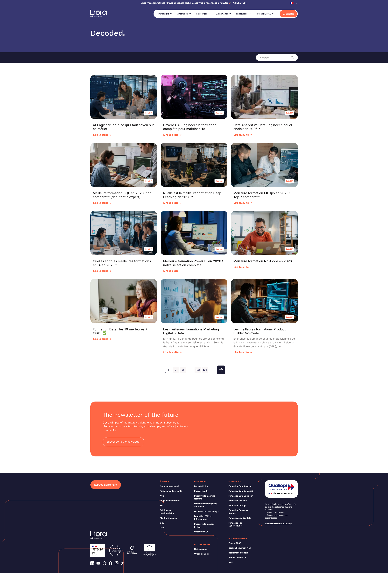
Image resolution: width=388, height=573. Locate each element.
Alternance (182, 14)
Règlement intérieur (169, 500)
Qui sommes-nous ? (169, 486)
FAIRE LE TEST (239, 3)
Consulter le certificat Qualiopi (278, 523)
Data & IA (148, 113)
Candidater (288, 14)
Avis (162, 496)
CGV (162, 527)
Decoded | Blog (201, 486)
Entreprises (201, 14)
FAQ (162, 505)
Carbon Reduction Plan (240, 548)
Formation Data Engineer (241, 496)
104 (205, 369)
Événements (222, 14)
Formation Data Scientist (241, 491)
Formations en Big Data (240, 518)
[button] (294, 3)
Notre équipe (200, 549)
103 (197, 369)
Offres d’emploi (201, 554)
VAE (231, 562)
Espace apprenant (105, 484)
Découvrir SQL (201, 531)
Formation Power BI (238, 500)
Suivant (221, 370)
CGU (162, 523)
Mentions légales (168, 518)
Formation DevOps (238, 505)
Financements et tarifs (171, 491)
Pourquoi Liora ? (263, 14)
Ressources (241, 14)
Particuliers (163, 14)
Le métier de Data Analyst (206, 511)
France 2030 (235, 543)
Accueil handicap (237, 557)
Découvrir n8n (201, 491)
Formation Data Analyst (240, 486)
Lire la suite (100, 134)
